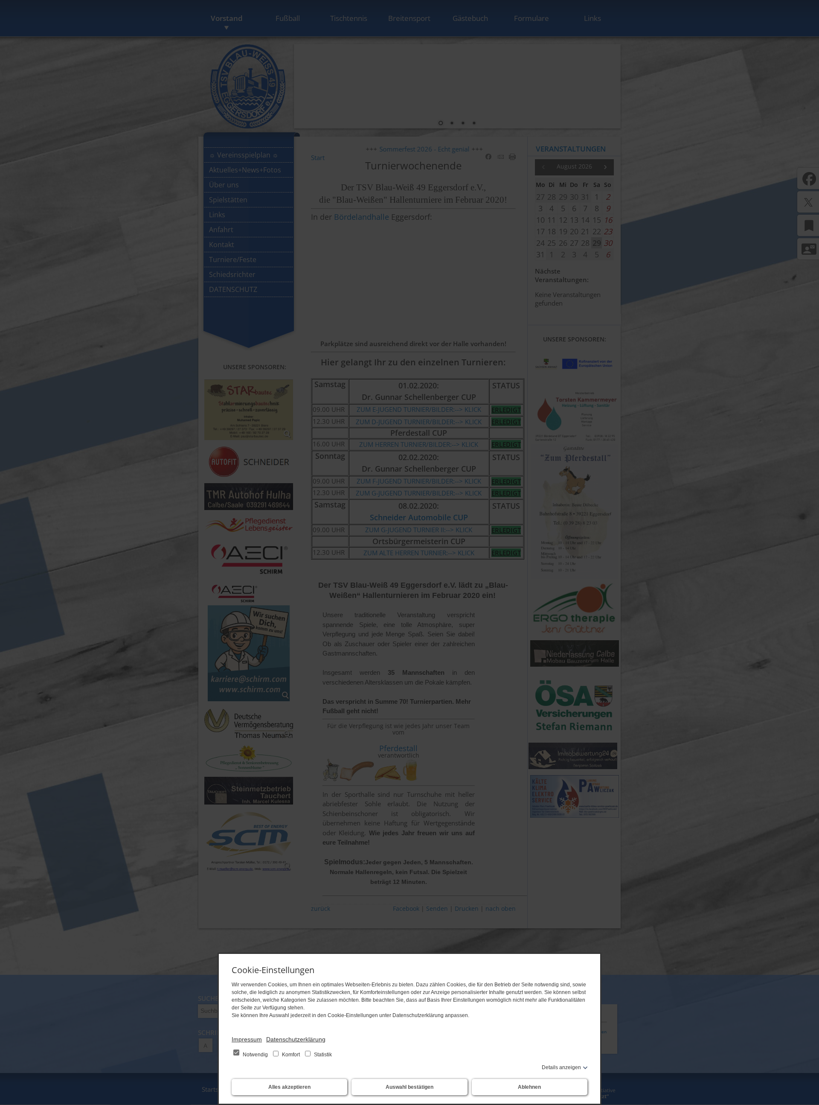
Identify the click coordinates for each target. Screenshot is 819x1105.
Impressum (247, 1039)
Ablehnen (529, 1087)
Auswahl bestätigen (409, 1087)
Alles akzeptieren (289, 1087)
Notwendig (255, 1055)
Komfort (291, 1055)
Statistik (322, 1055)
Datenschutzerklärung (295, 1039)
